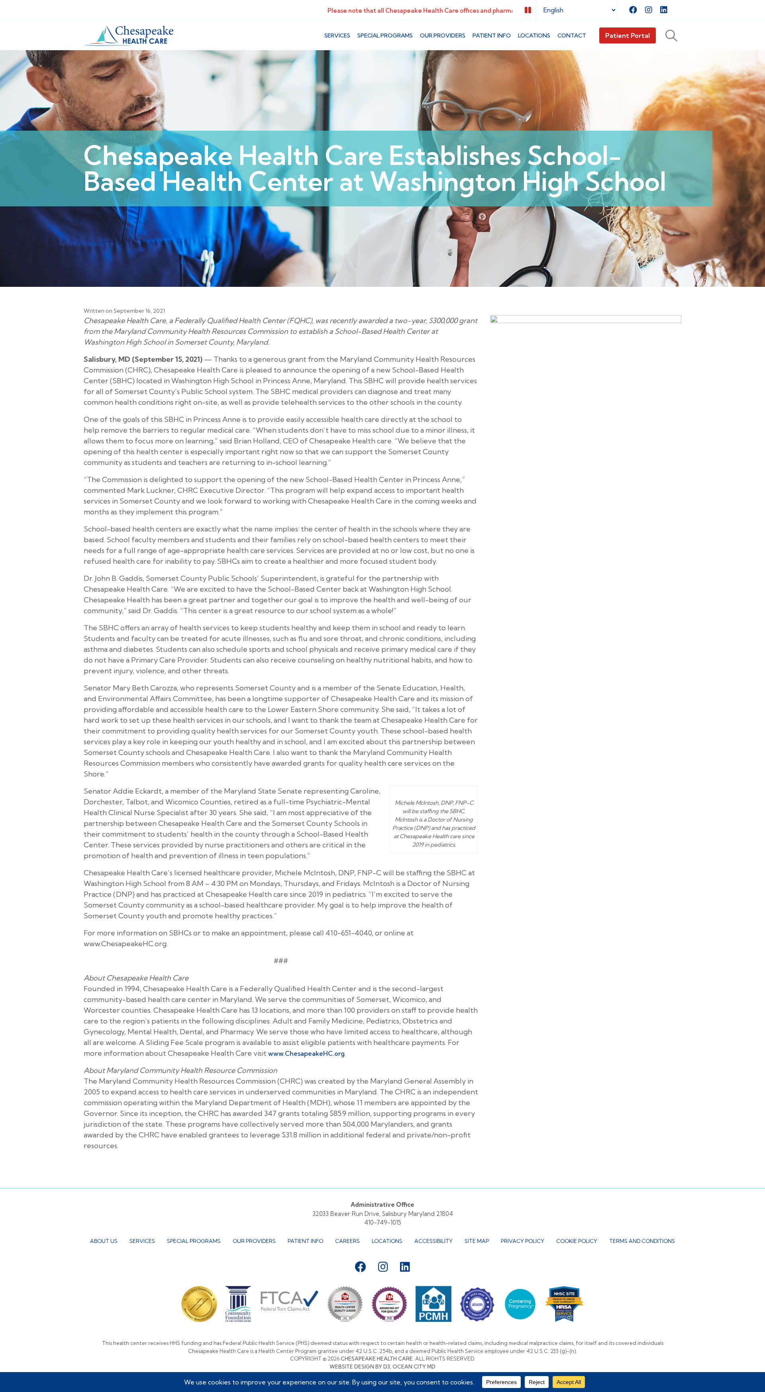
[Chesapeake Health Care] (128, 35)
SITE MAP (477, 1241)
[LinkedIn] (663, 10)
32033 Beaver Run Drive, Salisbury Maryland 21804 (382, 1214)
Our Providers (442, 35)
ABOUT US (104, 1241)
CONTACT (571, 35)
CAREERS (347, 1241)
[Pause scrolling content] (528, 10)
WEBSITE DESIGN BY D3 (360, 1366)
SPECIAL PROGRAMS (385, 35)
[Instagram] (648, 10)
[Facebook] (633, 10)
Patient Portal (627, 35)
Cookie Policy (576, 1241)
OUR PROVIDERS (254, 1241)
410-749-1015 (382, 1222)
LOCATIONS (534, 35)
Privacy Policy (522, 1241)
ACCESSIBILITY (433, 1241)
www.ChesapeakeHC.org (306, 1053)
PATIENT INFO (492, 35)
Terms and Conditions (642, 1241)
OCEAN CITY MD (413, 1366)
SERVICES (337, 35)
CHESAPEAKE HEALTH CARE (377, 1358)
